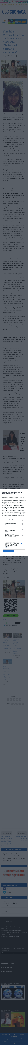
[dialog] (14, 522)
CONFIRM (8, 550)
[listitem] (14, 520)
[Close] (24, 492)
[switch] (22, 524)
